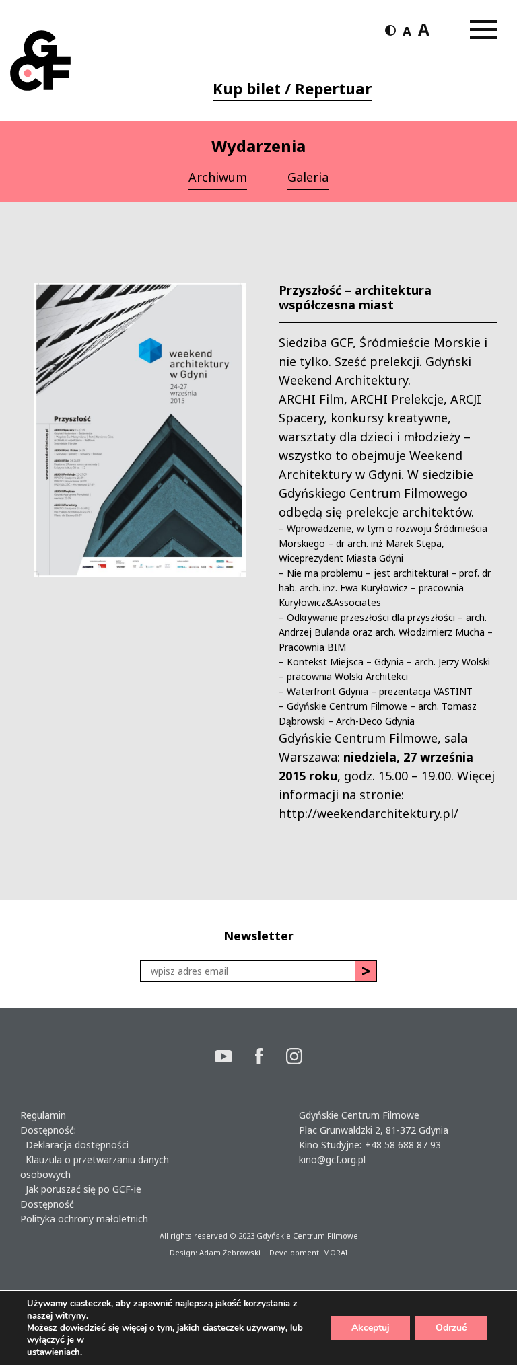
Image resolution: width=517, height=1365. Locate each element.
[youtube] (235, 1058)
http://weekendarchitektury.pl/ (368, 813)
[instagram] (294, 1058)
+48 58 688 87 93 (403, 1144)
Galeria (308, 177)
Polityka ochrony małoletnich (84, 1218)
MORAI (335, 1252)
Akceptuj (370, 1327)
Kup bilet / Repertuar (292, 88)
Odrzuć (451, 1327)
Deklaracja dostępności (74, 1144)
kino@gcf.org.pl (332, 1159)
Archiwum (217, 177)
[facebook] (270, 1058)
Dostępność (47, 1203)
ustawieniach (53, 1352)
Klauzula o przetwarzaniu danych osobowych (94, 1167)
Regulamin (43, 1115)
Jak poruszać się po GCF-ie (80, 1189)
